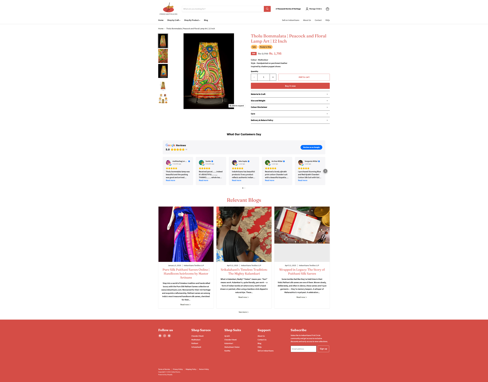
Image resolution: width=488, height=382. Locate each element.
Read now (184, 304)
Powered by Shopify (165, 374)
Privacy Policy (178, 369)
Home (160, 20)
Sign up (323, 348)
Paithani (194, 343)
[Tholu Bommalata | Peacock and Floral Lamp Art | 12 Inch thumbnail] (163, 41)
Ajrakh (227, 336)
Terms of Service (164, 369)
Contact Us (262, 339)
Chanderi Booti (197, 336)
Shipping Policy (191, 369)
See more (243, 312)
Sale (254, 47)
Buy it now (290, 86)
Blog (206, 20)
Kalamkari (228, 343)
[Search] (267, 9)
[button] (163, 171)
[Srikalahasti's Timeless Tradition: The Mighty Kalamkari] (244, 234)
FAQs (327, 20)
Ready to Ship (265, 47)
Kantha (227, 350)
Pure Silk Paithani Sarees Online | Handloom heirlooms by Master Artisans (186, 273)
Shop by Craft (173, 20)
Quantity (254, 71)
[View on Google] (168, 162)
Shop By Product (191, 20)
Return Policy (204, 369)
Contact (318, 20)
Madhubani (195, 339)
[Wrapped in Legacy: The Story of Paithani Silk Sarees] (302, 234)
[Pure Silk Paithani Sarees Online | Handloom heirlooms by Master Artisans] (186, 234)
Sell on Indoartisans (290, 20)
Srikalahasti (196, 347)
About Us (307, 20)
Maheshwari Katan (232, 347)
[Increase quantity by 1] (273, 77)
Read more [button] (170, 180)
